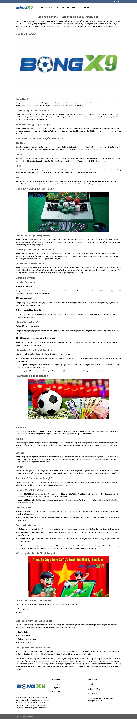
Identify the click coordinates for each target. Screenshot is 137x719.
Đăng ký (52, 7)
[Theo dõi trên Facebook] (114, 1)
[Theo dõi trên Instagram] (116, 1)
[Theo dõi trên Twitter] (118, 1)
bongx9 (68, 24)
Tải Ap (79, 7)
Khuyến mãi (70, 7)
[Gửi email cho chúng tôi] (120, 1)
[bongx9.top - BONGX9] (27, 7)
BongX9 (44, 7)
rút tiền (60, 7)
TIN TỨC (86, 7)
